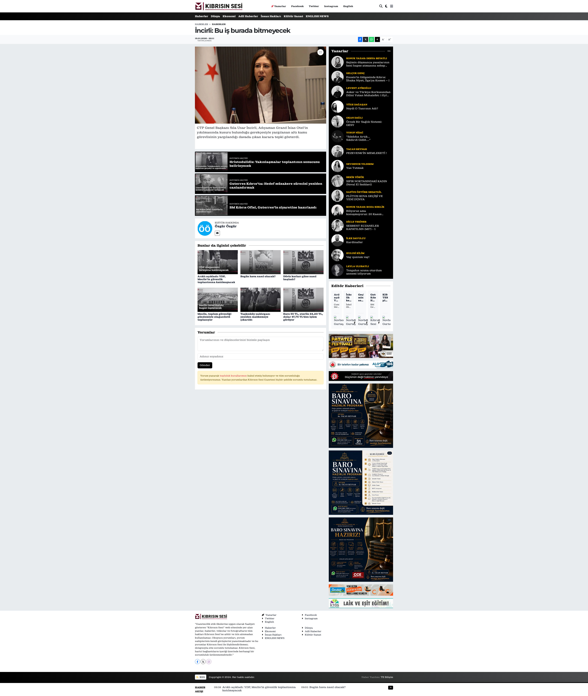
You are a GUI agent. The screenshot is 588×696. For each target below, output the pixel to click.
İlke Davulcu (356, 238)
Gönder (205, 365)
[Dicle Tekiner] (337, 225)
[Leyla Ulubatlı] (337, 269)
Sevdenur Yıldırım (360, 164)
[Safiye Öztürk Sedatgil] (337, 195)
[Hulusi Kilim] (337, 255)
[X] (203, 661)
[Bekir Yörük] (337, 180)
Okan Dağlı (354, 117)
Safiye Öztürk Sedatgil (364, 192)
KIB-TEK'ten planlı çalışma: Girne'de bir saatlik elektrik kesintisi (385, 297)
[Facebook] (197, 661)
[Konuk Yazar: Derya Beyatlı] (337, 61)
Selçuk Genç (355, 73)
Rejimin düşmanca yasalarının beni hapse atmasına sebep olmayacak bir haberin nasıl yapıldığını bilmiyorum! (367, 64)
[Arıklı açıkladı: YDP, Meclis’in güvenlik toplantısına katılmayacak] (218, 262)
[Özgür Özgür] (205, 228)
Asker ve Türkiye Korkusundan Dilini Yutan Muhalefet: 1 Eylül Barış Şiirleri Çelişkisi (368, 94)
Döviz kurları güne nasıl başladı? (299, 278)
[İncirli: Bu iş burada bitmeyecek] (260, 85)
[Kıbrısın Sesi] (219, 6)
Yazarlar (280, 6)
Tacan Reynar (356, 149)
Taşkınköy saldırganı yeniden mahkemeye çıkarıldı (255, 316)
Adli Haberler (248, 16)
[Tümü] (389, 51)
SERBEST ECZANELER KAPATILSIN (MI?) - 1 (362, 227)
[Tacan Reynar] (337, 151)
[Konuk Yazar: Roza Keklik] (337, 210)
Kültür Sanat (293, 16)
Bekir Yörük (355, 177)
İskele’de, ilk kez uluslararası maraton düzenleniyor (348, 297)
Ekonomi (229, 16)
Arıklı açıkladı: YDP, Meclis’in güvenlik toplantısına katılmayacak (216, 279)
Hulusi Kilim (355, 253)
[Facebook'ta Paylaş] (360, 39)
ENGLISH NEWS (317, 16)
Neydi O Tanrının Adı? (362, 108)
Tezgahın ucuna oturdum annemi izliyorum (364, 272)
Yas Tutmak (355, 168)
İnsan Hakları (271, 16)
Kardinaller (354, 242)
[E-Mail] (217, 233)
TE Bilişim (387, 677)
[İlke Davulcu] (337, 240)
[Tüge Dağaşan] (337, 106)
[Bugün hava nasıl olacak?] (260, 262)
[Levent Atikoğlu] (337, 91)
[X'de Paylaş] (365, 39)
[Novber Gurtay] (339, 321)
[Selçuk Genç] (337, 76)
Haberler (201, 16)
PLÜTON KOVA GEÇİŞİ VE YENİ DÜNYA (364, 198)
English (348, 6)
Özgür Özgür (226, 226)
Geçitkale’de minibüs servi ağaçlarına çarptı (361, 297)
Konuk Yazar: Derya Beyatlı (366, 58)
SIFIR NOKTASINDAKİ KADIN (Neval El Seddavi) (366, 183)
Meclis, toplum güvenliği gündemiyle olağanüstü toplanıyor (214, 316)
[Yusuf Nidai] (337, 136)
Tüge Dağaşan (356, 104)
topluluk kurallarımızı (233, 375)
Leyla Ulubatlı (357, 266)
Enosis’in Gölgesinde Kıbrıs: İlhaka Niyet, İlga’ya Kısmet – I (367, 79)
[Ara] (381, 6)
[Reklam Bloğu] (361, 345)
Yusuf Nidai (354, 132)
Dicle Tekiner (356, 221)
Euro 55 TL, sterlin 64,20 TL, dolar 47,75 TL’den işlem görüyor (303, 316)
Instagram (331, 6)
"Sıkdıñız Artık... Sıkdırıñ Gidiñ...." (358, 138)
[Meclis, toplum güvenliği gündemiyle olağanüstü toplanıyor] (218, 299)
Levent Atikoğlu (358, 88)
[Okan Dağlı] (337, 121)
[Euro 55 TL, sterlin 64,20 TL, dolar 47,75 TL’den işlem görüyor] (303, 299)
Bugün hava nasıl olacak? (257, 276)
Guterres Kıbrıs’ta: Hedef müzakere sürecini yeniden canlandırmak (373, 297)
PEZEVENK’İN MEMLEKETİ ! (366, 153)
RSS (202, 677)
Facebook (297, 6)
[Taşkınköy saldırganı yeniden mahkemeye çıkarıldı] (260, 299)
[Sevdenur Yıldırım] (337, 165)
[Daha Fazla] (377, 39)
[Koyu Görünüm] (386, 6)
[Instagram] (208, 661)
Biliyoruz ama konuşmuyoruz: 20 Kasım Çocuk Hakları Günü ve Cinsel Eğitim (367, 212)
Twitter (314, 6)
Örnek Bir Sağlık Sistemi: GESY (364, 123)
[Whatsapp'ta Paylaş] (371, 39)
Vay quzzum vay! (357, 257)
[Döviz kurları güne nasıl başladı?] (303, 262)
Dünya (215, 16)
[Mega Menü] (391, 6)
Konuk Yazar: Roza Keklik (365, 206)
